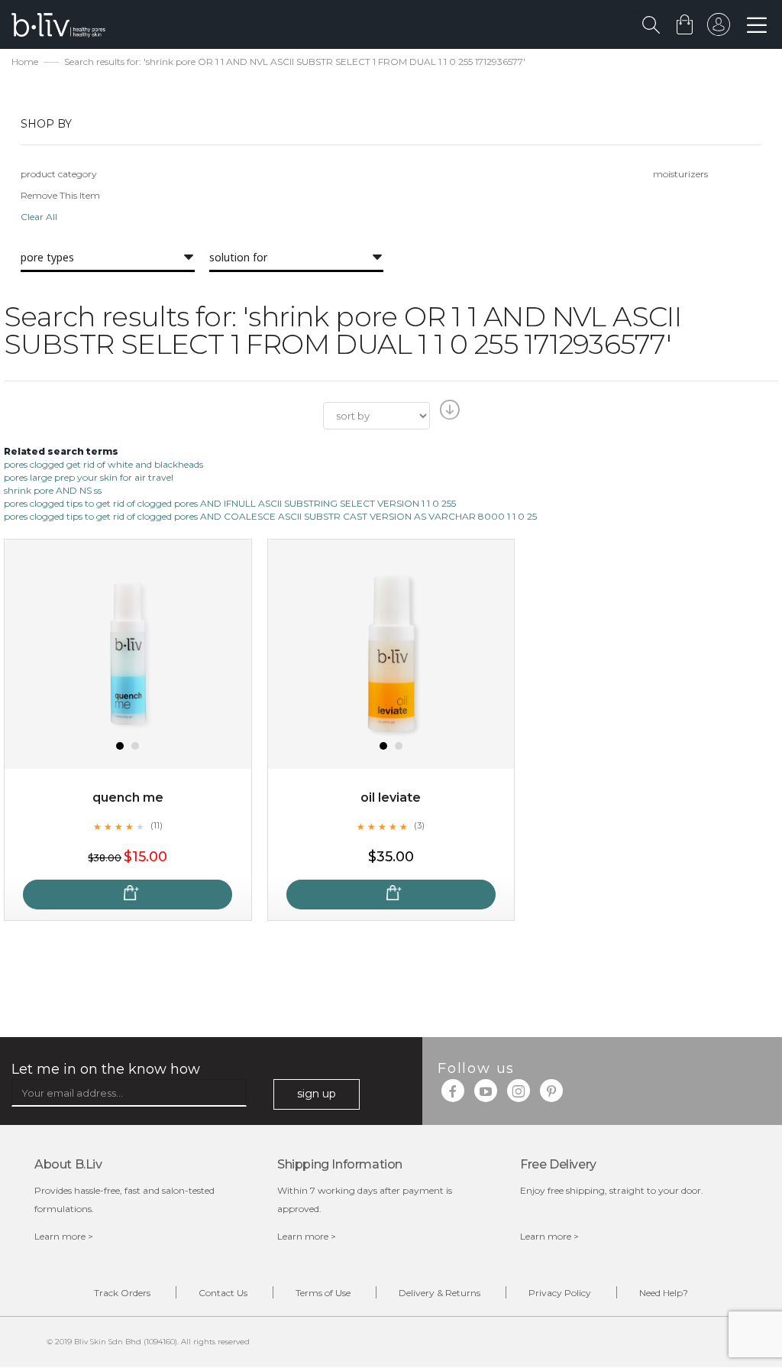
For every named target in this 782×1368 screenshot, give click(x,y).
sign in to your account (718, 28)
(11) (156, 825)
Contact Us (223, 1292)
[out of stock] (127, 894)
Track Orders (122, 1292)
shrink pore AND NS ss (53, 490)
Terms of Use (323, 1292)
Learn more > (63, 1236)
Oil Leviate (390, 797)
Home (24, 61)
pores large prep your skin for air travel (88, 477)
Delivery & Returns (439, 1292)
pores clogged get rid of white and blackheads (103, 464)
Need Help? (663, 1292)
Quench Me (127, 797)
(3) (419, 825)
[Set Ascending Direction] (448, 414)
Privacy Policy (559, 1292)
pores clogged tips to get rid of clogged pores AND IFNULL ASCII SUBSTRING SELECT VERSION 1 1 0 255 (230, 503)
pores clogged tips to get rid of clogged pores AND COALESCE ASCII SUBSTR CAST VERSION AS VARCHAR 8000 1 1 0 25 (270, 516)
